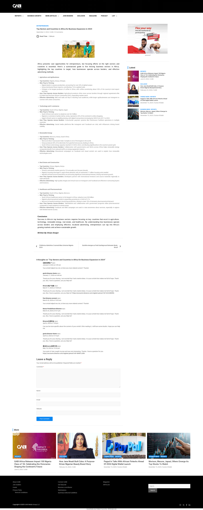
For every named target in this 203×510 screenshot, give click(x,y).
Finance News (145, 96)
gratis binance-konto (50, 273)
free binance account (50, 298)
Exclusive (81, 16)
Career (15, 487)
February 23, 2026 (146, 90)
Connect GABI (62, 482)
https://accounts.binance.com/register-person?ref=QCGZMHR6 (93, 293)
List (113, 16)
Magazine (93, 16)
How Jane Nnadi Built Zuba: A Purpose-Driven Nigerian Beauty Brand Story (152, 86)
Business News (145, 109)
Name (38, 391)
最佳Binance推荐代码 (50, 346)
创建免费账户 (47, 263)
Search (150, 482)
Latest (132, 67)
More (16, 430)
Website (39, 409)
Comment (40, 367)
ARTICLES (106, 485)
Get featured (62, 485)
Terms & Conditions (21, 492)
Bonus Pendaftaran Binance (52, 308)
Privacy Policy (17, 490)
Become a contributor (65, 487)
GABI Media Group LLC (32, 504)
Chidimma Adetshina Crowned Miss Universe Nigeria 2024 (56, 246)
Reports (18, 16)
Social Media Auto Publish (93, 509)
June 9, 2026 (144, 79)
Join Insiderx (68, 16)
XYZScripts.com (112, 509)
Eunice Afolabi (159, 103)
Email (38, 400)
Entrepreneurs (42, 26)
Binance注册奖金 (48, 321)
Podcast (104, 16)
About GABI (16, 482)
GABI (51, 32)
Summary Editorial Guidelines (67, 493)
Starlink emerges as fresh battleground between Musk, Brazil (100, 246)
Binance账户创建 (48, 286)
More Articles (51, 16)
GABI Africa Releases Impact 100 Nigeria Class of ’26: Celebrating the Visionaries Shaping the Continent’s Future (152, 75)
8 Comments (59, 32)
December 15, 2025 (146, 103)
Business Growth (34, 16)
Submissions (62, 490)
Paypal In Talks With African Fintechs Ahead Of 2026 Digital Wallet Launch (153, 99)
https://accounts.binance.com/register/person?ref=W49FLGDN (64, 353)
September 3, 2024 (42, 32)
